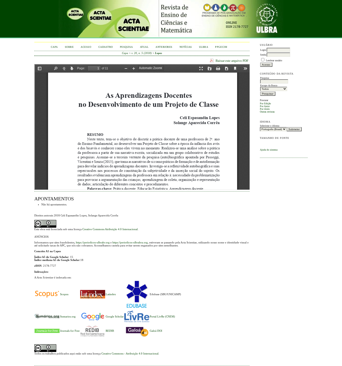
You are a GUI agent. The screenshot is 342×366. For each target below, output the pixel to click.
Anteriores (163, 47)
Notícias (186, 47)
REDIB (110, 330)
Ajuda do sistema (268, 149)
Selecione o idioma (269, 125)
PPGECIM (221, 47)
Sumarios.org (68, 316)
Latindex (111, 294)
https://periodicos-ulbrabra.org (130, 242)
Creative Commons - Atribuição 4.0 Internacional (129, 353)
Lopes (158, 53)
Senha (263, 54)
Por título (265, 109)
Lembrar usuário (274, 60)
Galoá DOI (156, 330)
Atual (144, 47)
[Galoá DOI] (136, 337)
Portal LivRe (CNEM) (162, 316)
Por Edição (265, 103)
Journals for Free (70, 330)
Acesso (86, 47)
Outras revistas (267, 111)
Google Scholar (115, 316)
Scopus (64, 294)
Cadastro (105, 47)
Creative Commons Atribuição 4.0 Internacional (110, 229)
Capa (54, 47)
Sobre (69, 47)
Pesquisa (126, 47)
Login (263, 50)
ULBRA (203, 47)
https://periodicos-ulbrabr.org (93, 242)
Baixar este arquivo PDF (232, 61)
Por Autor (265, 106)
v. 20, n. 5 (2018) (141, 53)
